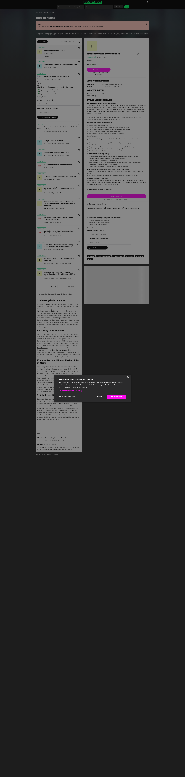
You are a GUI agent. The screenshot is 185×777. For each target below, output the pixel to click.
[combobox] (128, 377)
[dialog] (92, 388)
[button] (92, 391)
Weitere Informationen (80, 387)
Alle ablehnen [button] (97, 396)
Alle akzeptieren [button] (116, 396)
